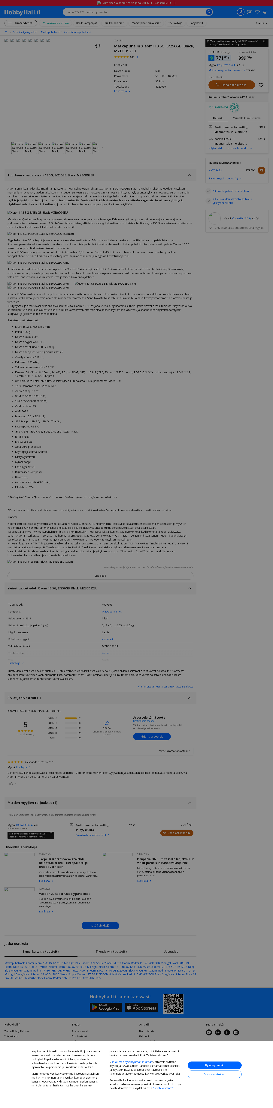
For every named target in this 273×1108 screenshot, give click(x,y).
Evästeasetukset (215, 1074)
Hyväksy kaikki (214, 1065)
